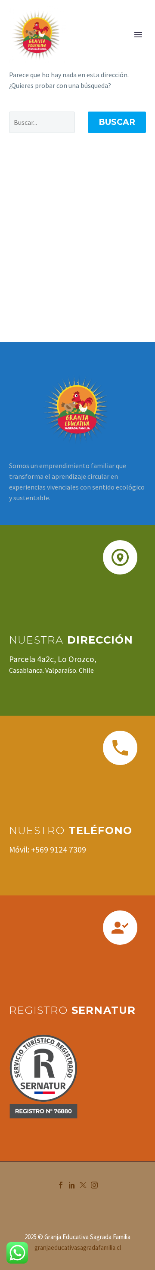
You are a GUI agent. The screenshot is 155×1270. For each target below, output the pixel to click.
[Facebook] (60, 1185)
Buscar (117, 122)
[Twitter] (83, 1185)
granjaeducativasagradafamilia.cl (77, 1247)
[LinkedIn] (71, 1185)
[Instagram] (94, 1185)
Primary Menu (138, 34)
